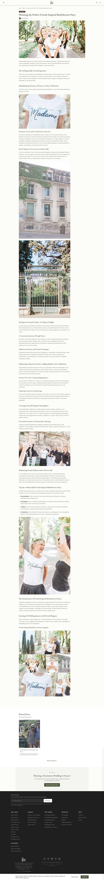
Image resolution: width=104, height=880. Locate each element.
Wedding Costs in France (33, 817)
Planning (30, 812)
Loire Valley (13, 834)
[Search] (96, 2)
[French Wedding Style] (52, 2)
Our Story (81, 815)
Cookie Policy (59, 864)
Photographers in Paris (50, 824)
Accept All (84, 876)
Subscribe (47, 800)
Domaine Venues (14, 824)
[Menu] (3, 2)
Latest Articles (65, 817)
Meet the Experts (82, 817)
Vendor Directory (31, 824)
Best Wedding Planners (50, 815)
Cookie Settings (52, 865)
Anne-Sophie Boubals (27, 871)
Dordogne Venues (15, 836)
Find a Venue (14, 812)
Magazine (64, 820)
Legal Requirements (32, 820)
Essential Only (74, 876)
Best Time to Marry (32, 822)
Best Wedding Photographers (51, 817)
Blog (24, 8)
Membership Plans (15, 846)
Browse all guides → (52, 760)
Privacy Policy (45, 864)
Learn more (26, 877)
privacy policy (20, 805)
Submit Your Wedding (15, 848)
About (80, 812)
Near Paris (13, 831)
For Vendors (14, 843)
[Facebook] (48, 858)
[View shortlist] (100, 2)
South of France (14, 815)
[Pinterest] (59, 858)
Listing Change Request (16, 851)
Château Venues (14, 817)
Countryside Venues (15, 822)
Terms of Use (52, 864)
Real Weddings (65, 815)
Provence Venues (15, 829)
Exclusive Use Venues (66, 824)
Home (20, 8)
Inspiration (65, 812)
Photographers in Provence (51, 827)
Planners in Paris (48, 822)
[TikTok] (55, 858)
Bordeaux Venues (15, 827)
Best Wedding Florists (49, 820)
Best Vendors (48, 812)
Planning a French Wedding (34, 815)
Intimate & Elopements (66, 822)
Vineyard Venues (14, 820)
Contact (80, 820)
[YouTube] (52, 858)
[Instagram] (44, 858)
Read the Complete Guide (52, 784)
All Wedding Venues (15, 839)
